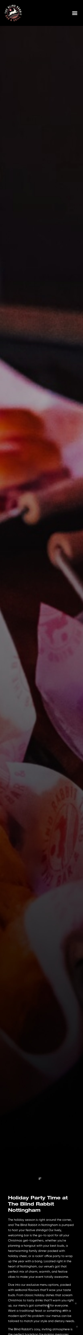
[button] (75, 13)
